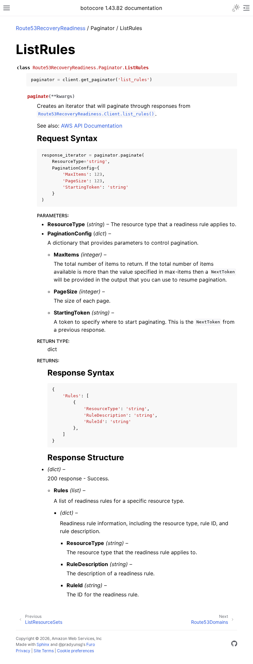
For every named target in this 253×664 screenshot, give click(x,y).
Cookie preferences (75, 650)
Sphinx (43, 644)
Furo (90, 644)
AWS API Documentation (91, 125)
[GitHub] (234, 645)
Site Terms (44, 650)
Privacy (23, 650)
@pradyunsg (70, 644)
